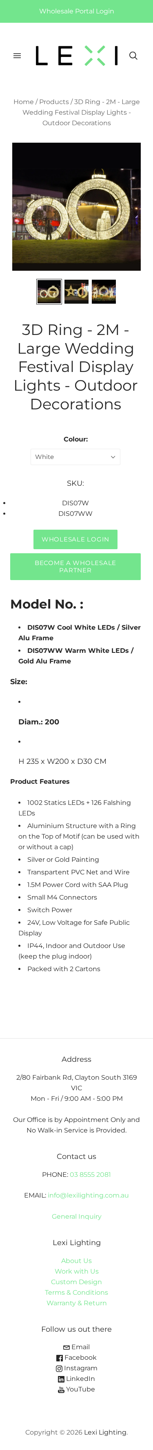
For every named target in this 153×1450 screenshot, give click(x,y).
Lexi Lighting (105, 1432)
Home (23, 102)
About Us (76, 1261)
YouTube (79, 1389)
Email (80, 1347)
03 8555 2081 (90, 1174)
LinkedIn (79, 1379)
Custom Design (76, 1282)
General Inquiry (77, 1216)
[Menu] (17, 55)
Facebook (80, 1357)
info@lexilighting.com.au (88, 1195)
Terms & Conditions (76, 1292)
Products (54, 102)
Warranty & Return (77, 1303)
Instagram (80, 1368)
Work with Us (77, 1271)
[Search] (133, 55)
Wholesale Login (75, 539)
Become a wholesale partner (75, 566)
